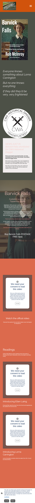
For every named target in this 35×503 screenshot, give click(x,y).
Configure (6, 497)
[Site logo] (9, 6)
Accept (17, 303)
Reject (12, 500)
